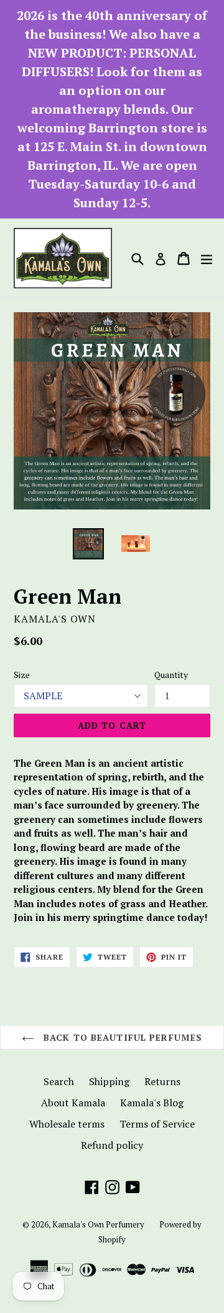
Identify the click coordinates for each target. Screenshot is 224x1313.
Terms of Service (157, 1124)
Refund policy (112, 1145)
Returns (162, 1081)
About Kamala (73, 1102)
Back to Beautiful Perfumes (121, 1037)
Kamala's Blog (152, 1102)
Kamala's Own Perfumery (98, 1224)
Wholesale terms (67, 1124)
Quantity (171, 675)
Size (22, 675)
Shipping (109, 1081)
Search (59, 1081)
